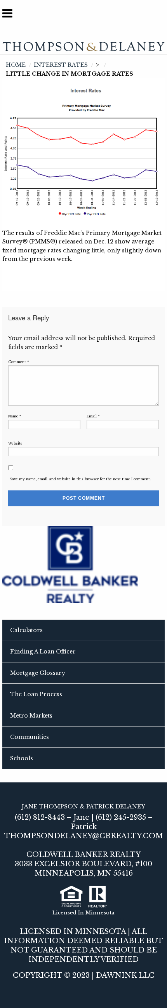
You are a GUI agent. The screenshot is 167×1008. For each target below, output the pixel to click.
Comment (18, 362)
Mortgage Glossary (37, 672)
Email (93, 416)
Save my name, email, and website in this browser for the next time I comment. (80, 479)
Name (14, 416)
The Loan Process (36, 694)
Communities (29, 736)
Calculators (26, 630)
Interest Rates (61, 64)
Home (16, 64)
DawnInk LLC (125, 975)
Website (15, 443)
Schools (21, 758)
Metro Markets (31, 715)
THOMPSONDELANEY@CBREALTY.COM (83, 836)
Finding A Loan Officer (43, 651)
